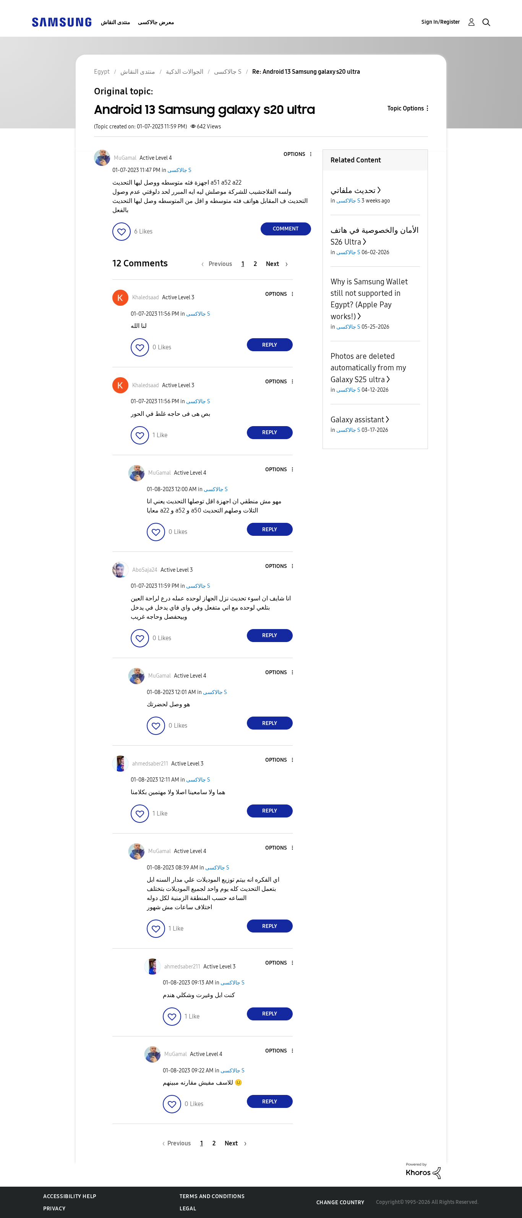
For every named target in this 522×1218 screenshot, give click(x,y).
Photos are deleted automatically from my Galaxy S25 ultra (368, 368)
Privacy (54, 1208)
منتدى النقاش (115, 22)
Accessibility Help (69, 1196)
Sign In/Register (440, 22)
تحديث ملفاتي (353, 190)
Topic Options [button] (405, 108)
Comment (285, 228)
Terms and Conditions (212, 1196)
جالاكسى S (179, 170)
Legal (188, 1208)
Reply (269, 345)
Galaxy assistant (357, 419)
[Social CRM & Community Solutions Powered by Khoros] (423, 1170)
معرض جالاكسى (156, 22)
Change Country (340, 1202)
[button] (297, 154)
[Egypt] (61, 21)
